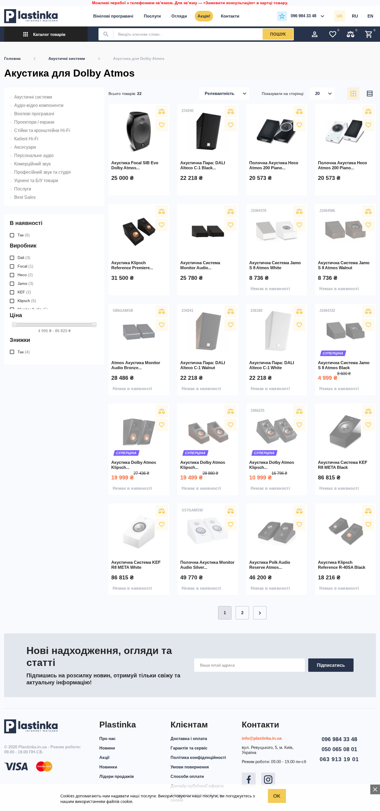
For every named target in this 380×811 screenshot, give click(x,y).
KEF (24, 292)
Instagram (268, 780)
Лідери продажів (116, 776)
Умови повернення (190, 767)
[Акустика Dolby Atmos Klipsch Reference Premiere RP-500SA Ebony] (138, 431)
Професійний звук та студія (42, 172)
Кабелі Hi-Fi (26, 138)
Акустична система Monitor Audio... (200, 265)
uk (340, 16)
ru (355, 16)
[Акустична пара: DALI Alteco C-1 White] (276, 331)
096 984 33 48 (339, 739)
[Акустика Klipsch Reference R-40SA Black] (345, 531)
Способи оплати (187, 776)
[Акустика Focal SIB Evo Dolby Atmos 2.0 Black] (138, 131)
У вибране (161, 125)
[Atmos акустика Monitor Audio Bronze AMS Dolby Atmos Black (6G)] (138, 331)
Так (24, 235)
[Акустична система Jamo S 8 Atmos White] (276, 231)
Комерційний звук (32, 163)
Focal (25, 266)
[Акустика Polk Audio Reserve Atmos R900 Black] (276, 531)
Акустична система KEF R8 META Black (342, 465)
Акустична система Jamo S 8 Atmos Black (343, 365)
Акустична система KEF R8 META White (136, 565)
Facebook (249, 780)
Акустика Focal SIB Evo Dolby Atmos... (134, 165)
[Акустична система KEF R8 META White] (138, 531)
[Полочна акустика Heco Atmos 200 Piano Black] (276, 131)
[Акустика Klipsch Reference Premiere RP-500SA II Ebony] (138, 231)
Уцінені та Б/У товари (36, 180)
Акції (104, 757)
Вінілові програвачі (34, 113)
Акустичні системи (33, 97)
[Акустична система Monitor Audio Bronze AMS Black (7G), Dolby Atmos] (207, 231)
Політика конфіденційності (198, 757)
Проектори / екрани (34, 122)
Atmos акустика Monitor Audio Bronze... (135, 365)
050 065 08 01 (339, 749)
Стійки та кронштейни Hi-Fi (42, 130)
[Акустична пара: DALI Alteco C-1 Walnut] (207, 331)
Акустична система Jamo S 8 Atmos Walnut (343, 265)
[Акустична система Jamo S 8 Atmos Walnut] (345, 231)
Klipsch (27, 300)
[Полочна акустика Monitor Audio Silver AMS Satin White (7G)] (207, 531)
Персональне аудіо (34, 155)
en (370, 16)
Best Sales (25, 197)
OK (276, 796)
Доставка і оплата (189, 738)
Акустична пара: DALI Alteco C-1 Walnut (202, 365)
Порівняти (162, 111)
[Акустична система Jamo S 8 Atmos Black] (345, 331)
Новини (107, 748)
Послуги (22, 189)
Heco (25, 275)
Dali (24, 257)
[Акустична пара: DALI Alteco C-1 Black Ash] (207, 131)
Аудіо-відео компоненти (38, 105)
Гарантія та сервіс (189, 748)
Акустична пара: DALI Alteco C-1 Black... (202, 165)
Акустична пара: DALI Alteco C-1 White (271, 365)
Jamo (25, 283)
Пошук (278, 34)
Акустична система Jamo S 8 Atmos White (275, 265)
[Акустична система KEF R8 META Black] (345, 431)
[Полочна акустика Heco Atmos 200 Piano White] (345, 131)
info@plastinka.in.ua (262, 738)
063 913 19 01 (339, 759)
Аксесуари (25, 147)
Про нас (107, 738)
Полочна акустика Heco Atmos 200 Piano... (273, 165)
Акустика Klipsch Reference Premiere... (132, 265)
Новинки (108, 767)
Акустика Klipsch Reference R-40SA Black (341, 565)
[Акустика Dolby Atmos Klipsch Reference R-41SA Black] (276, 431)
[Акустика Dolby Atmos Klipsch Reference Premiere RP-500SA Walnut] (207, 431)
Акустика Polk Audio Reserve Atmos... (269, 565)
